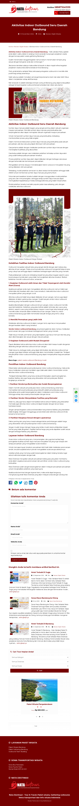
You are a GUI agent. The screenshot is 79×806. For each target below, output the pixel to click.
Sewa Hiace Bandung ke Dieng (44, 598)
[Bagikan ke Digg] (26, 484)
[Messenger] (76, 400)
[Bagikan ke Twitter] (21, 484)
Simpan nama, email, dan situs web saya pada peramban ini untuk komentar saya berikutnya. (38, 554)
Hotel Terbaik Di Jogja (40, 572)
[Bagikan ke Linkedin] (31, 484)
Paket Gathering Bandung (18, 749)
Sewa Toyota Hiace (15, 767)
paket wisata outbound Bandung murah (32, 360)
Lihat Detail (41, 690)
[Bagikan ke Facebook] (11, 484)
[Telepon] (76, 396)
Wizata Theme (32, 801)
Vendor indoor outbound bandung (22, 329)
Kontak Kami (64, 13)
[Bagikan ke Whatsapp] (16, 484)
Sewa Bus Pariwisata (16, 765)
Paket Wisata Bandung (39, 704)
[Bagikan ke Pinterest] (36, 484)
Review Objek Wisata (53, 34)
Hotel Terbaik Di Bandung (42, 624)
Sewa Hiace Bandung (55, 601)
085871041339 (62, 7)
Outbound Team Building (18, 752)
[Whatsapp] (76, 392)
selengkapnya (14, 592)
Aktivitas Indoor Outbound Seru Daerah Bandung (28, 52)
